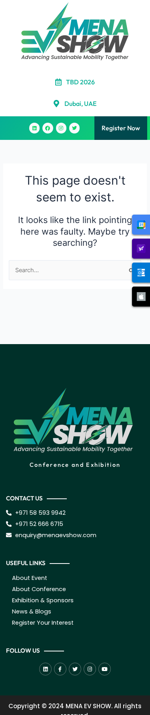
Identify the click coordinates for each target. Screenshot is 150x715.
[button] (9, 128)
